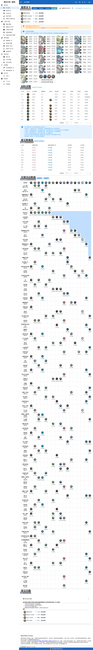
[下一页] (87, 123)
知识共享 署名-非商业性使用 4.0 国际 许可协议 (45, 640)
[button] (79, 2)
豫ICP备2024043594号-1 (57, 648)
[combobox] (68, 123)
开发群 (63, 643)
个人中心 (43, 27)
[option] (9, 5)
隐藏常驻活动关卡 (66, 8)
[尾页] (90, 123)
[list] (9, 44)
